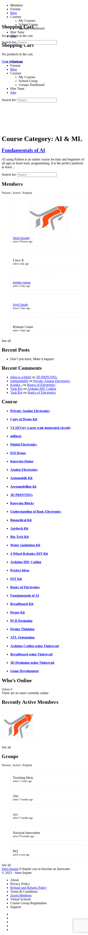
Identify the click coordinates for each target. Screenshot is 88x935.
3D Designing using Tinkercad (32, 662)
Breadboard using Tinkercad (31, 654)
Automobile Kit (21, 478)
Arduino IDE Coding (41, 388)
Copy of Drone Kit (23, 419)
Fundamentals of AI (23, 150)
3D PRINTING (46, 377)
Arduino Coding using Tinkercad (34, 646)
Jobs (13, 92)
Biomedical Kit (21, 520)
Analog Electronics (24, 469)
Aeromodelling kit (23, 486)
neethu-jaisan (22, 282)
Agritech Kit (19, 528)
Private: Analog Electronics (51, 381)
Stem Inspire (21, 238)
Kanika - (16, 385)
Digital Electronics (23, 444)
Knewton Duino (21, 461)
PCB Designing (21, 621)
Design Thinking (22, 629)
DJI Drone (18, 453)
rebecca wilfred (20, 377)
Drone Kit (17, 612)
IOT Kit (16, 579)
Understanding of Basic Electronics (35, 511)
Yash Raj (16, 388)
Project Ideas (19, 570)
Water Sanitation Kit (25, 545)
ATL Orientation (22, 637)
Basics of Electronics (41, 385)
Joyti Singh (20, 304)
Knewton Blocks (22, 503)
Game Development (24, 671)
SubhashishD (19, 381)
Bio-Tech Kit (19, 537)
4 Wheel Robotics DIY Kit (29, 553)
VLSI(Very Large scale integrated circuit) (40, 428)
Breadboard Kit (21, 604)
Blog (13, 69)
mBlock (15, 436)
